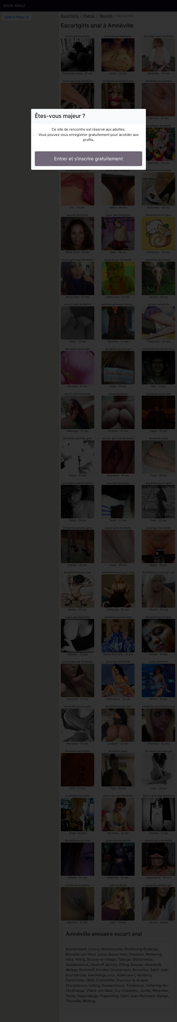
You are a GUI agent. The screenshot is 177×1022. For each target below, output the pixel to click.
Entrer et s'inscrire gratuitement (88, 158)
